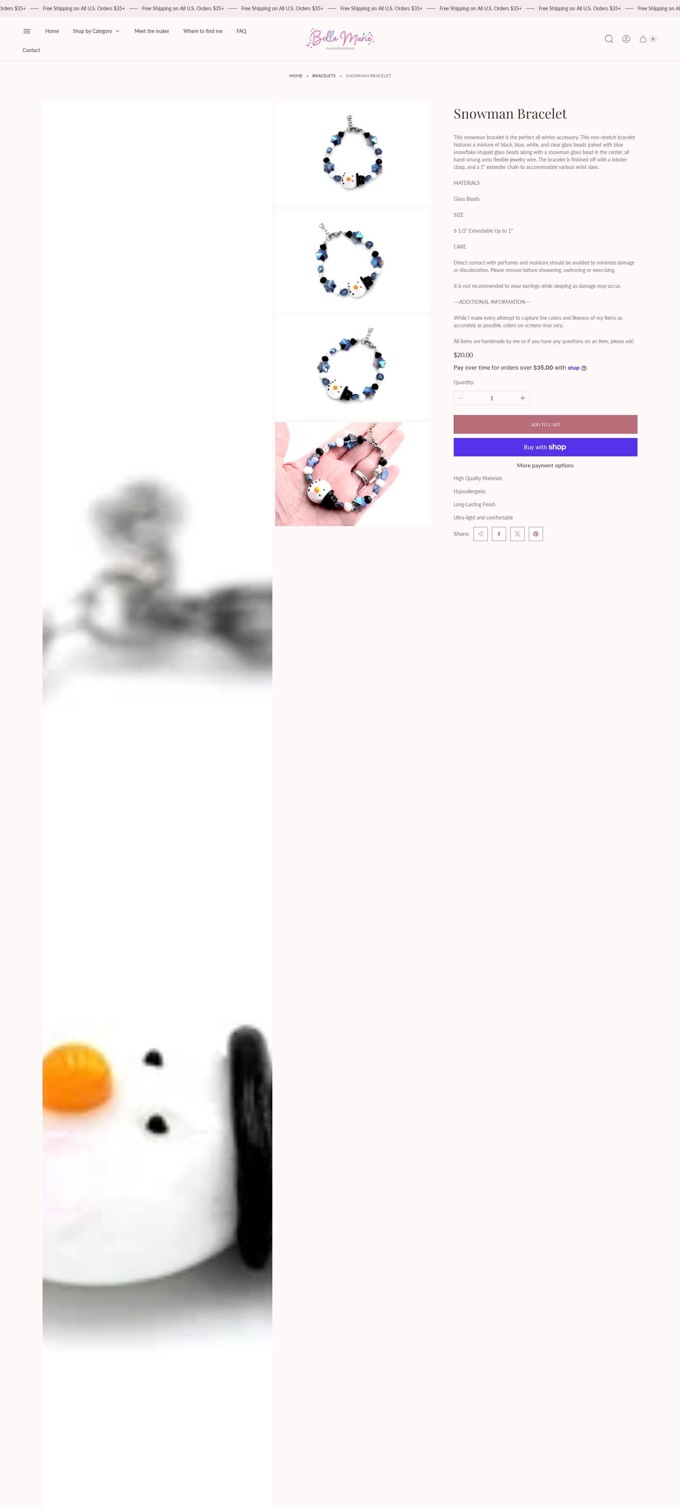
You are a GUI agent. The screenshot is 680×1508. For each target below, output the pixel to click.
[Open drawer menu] (27, 31)
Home (295, 75)
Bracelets (324, 75)
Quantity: (464, 382)
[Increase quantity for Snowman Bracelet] (522, 398)
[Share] (481, 534)
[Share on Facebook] (499, 534)
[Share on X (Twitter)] (517, 534)
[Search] (609, 39)
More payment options (545, 465)
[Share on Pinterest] (536, 534)
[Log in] (626, 39)
